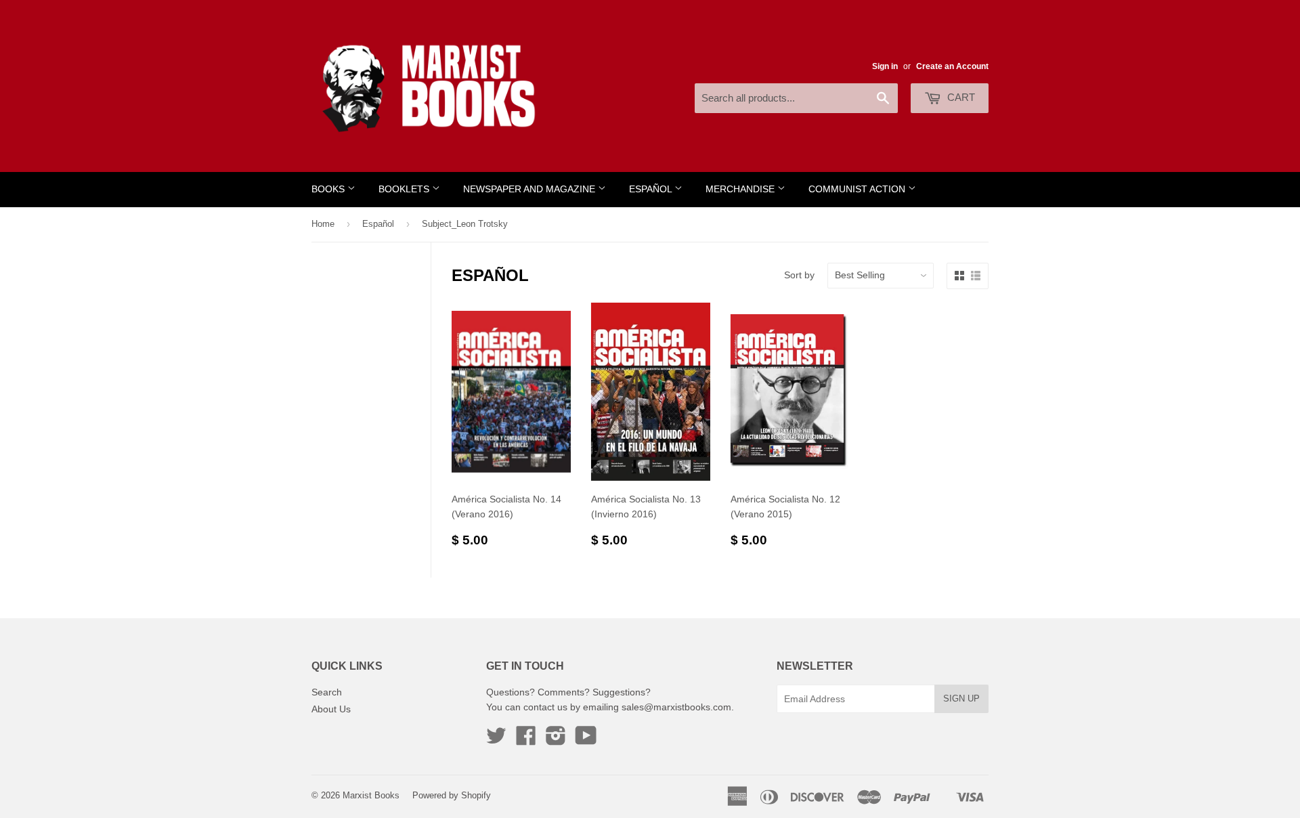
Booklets (405, 189)
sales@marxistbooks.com (676, 707)
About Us (331, 709)
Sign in (885, 66)
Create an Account (952, 66)
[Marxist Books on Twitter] (496, 740)
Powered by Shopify (451, 795)
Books (329, 189)
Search (326, 692)
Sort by (799, 275)
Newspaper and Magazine (530, 189)
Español (651, 189)
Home (322, 224)
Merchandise (741, 189)
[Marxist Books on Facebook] (526, 740)
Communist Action (858, 189)
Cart (960, 97)
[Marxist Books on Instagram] (556, 740)
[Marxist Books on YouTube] (586, 740)
